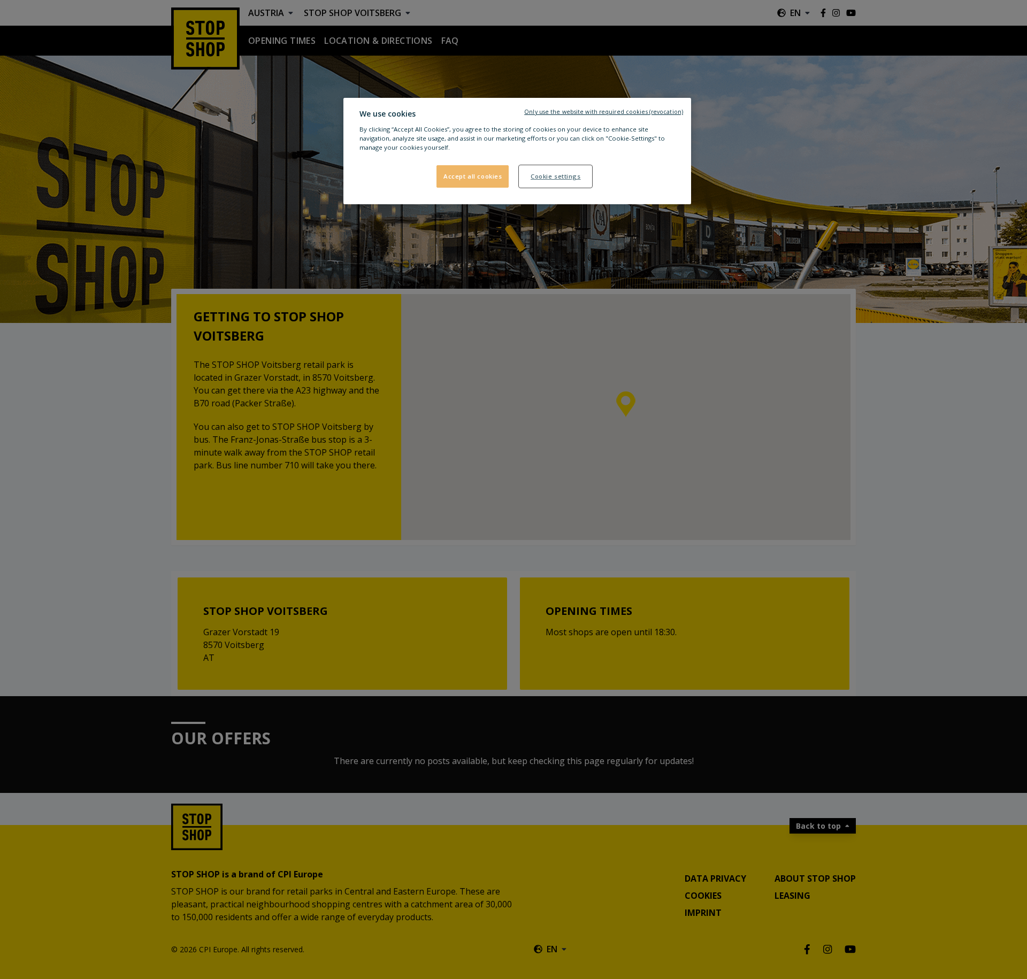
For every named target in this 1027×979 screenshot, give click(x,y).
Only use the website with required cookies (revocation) (603, 111)
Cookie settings (556, 176)
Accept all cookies (472, 176)
